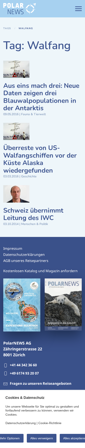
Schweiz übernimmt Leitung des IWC (33, 214)
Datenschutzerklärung (20, 423)
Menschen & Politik (34, 224)
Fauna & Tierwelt (33, 114)
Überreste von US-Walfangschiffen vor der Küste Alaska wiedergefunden (40, 159)
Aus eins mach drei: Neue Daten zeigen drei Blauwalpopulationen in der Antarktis (41, 97)
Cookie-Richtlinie (49, 423)
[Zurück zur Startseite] (19, 8)
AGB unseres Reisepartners (25, 260)
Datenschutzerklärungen (24, 254)
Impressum (12, 248)
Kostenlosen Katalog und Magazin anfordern (40, 270)
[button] (78, 8)
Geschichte (29, 176)
